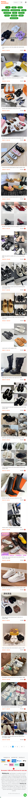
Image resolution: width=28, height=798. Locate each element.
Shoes (14, 7)
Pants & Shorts (7, 12)
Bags (15, 12)
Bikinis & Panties (14, 18)
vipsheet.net (14, 757)
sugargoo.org (13, 754)
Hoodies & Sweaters (15, 10)
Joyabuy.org (21, 756)
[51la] (0, 797)
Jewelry (21, 15)
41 (21, 746)
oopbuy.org (6, 754)
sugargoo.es (6, 757)
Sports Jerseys (5, 10)
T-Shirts (20, 7)
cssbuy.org (7, 756)
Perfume (7, 15)
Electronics (21, 12)
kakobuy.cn (22, 757)
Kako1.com (13, 756)
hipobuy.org (22, 754)
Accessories (14, 15)
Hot (8, 7)
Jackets (23, 10)
